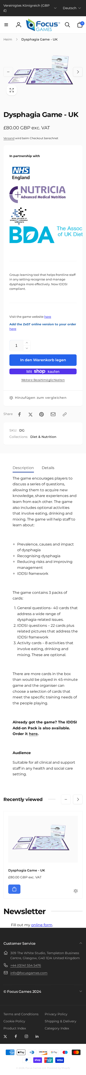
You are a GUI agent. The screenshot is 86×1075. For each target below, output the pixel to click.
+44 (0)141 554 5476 (25, 965)
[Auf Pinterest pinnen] (41, 414)
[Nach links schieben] (8, 72)
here (47, 316)
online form (41, 925)
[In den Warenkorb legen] (14, 889)
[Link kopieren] (64, 414)
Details (48, 468)
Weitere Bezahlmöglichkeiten (43, 380)
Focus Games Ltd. (35, 1068)
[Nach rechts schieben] (78, 72)
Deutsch (69, 8)
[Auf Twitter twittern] (30, 414)
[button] (6, 25)
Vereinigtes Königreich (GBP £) (26, 8)
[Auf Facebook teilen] (19, 414)
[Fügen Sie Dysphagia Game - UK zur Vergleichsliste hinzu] (76, 891)
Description (23, 468)
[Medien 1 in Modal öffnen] (43, 72)
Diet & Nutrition (43, 437)
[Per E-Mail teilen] (53, 414)
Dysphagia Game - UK (26, 870)
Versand (8, 138)
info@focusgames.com (28, 973)
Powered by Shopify (58, 1068)
